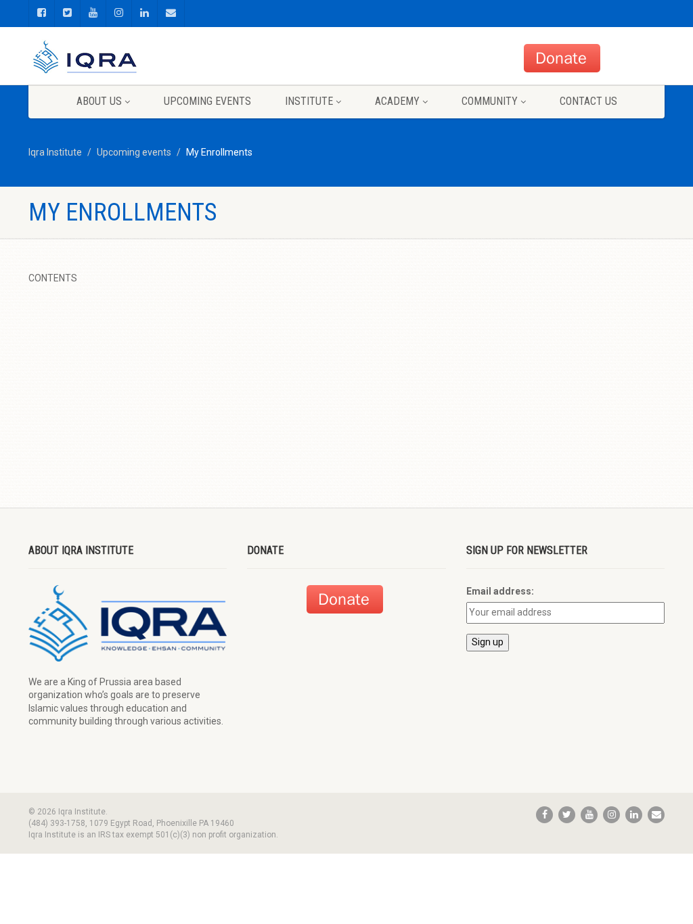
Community (490, 101)
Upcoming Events (207, 101)
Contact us (588, 101)
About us (99, 101)
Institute (309, 101)
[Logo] (127, 59)
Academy (397, 101)
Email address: (500, 591)
